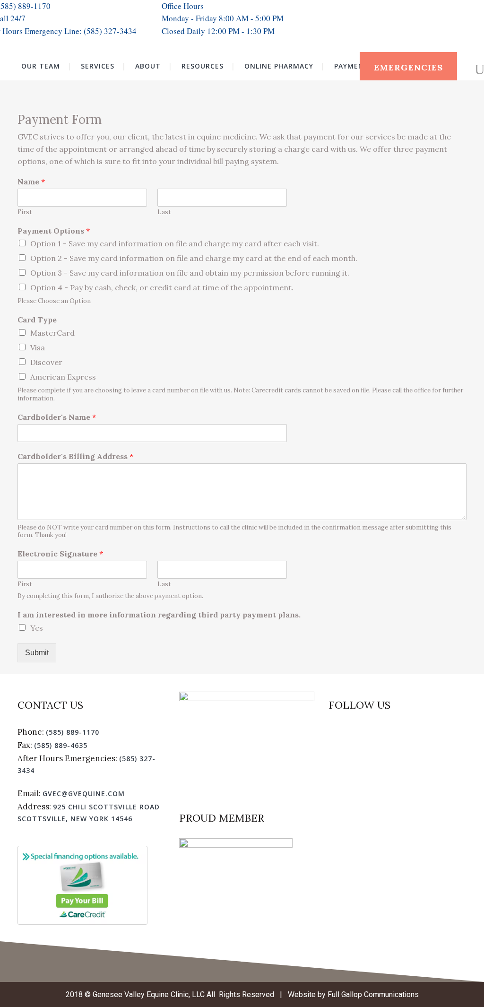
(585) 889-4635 (60, 745)
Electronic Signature (60, 553)
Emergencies (408, 67)
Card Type (37, 319)
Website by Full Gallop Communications (353, 994)
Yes (36, 628)
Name (31, 181)
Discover (46, 362)
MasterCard (52, 333)
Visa (37, 347)
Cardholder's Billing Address (75, 456)
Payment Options (53, 230)
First (24, 212)
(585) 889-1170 (72, 732)
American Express (63, 377)
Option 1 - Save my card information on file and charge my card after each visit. (174, 243)
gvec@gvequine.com (84, 793)
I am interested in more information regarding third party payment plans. (159, 614)
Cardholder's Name (56, 417)
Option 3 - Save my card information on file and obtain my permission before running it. (189, 273)
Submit (37, 653)
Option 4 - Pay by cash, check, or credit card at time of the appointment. (162, 287)
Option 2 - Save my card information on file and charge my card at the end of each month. (193, 258)
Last (164, 212)
